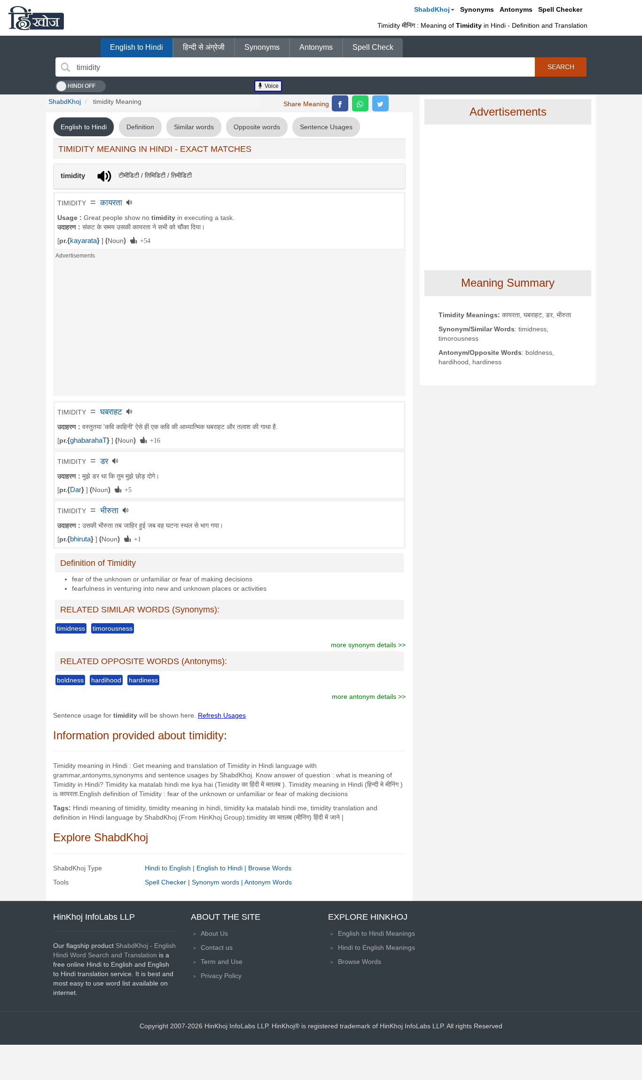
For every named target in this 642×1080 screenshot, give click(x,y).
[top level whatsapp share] (360, 103)
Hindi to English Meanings (376, 947)
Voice (271, 86)
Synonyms (477, 9)
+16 (153, 440)
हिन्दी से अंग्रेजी (204, 47)
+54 (143, 240)
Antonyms (516, 9)
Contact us (217, 947)
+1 (136, 538)
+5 (126, 489)
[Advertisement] (229, 330)
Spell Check (372, 47)
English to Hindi (136, 47)
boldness (70, 680)
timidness (71, 628)
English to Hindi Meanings (376, 933)
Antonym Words (268, 882)
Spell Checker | (168, 882)
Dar (75, 489)
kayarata (83, 240)
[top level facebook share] (340, 103)
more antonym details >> (369, 696)
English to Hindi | (222, 868)
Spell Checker (560, 9)
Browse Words (269, 868)
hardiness (143, 680)
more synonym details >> (368, 645)
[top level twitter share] (380, 103)
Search (561, 66)
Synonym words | (218, 882)
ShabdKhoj (432, 9)
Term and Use (222, 961)
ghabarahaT (88, 440)
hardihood (106, 680)
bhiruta (80, 539)
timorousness (113, 628)
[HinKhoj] (36, 18)
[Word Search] (65, 67)
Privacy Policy (221, 975)
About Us (214, 933)
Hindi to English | (170, 868)
